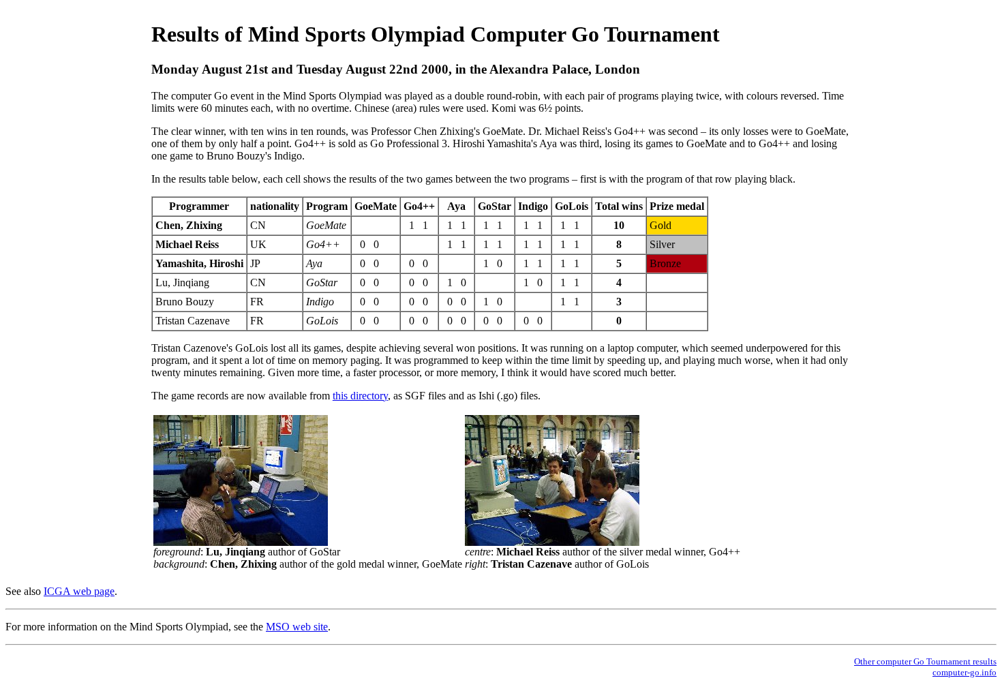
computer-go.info (964, 672)
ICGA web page (79, 591)
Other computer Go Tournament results (925, 661)
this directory (360, 395)
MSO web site (297, 626)
